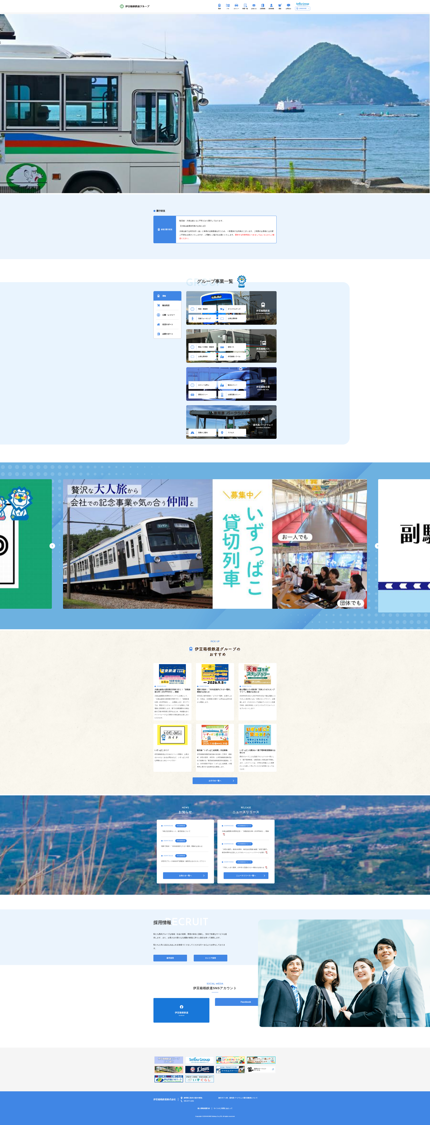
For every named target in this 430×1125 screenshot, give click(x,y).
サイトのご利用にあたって (223, 1108)
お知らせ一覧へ (185, 876)
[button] (52, 546)
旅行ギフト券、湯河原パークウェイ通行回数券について (238, 1098)
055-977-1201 (189, 1101)
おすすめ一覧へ (215, 781)
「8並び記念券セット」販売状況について (175, 831)
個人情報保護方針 (204, 1108)
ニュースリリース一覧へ (246, 876)
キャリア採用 (210, 958)
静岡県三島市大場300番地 (193, 1098)
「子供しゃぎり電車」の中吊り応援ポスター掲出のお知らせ (243, 867)
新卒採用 (170, 958)
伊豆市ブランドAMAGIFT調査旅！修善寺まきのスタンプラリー (183, 861)
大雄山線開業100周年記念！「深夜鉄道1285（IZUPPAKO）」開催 (245, 831)
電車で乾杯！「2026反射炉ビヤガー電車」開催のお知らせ (181, 846)
